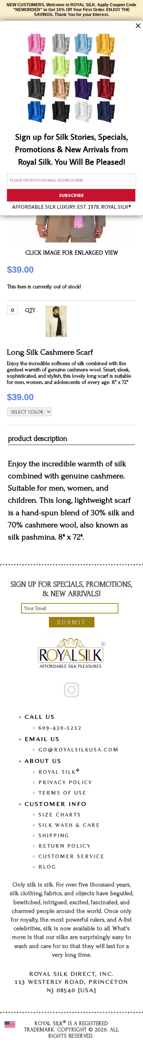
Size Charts (60, 814)
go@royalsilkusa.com (79, 749)
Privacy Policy (65, 782)
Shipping (54, 835)
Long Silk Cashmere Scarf (50, 352)
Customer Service (72, 856)
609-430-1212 (60, 728)
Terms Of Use (63, 793)
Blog (47, 867)
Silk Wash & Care (69, 825)
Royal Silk (59, 772)
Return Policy (65, 846)
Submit (71, 622)
